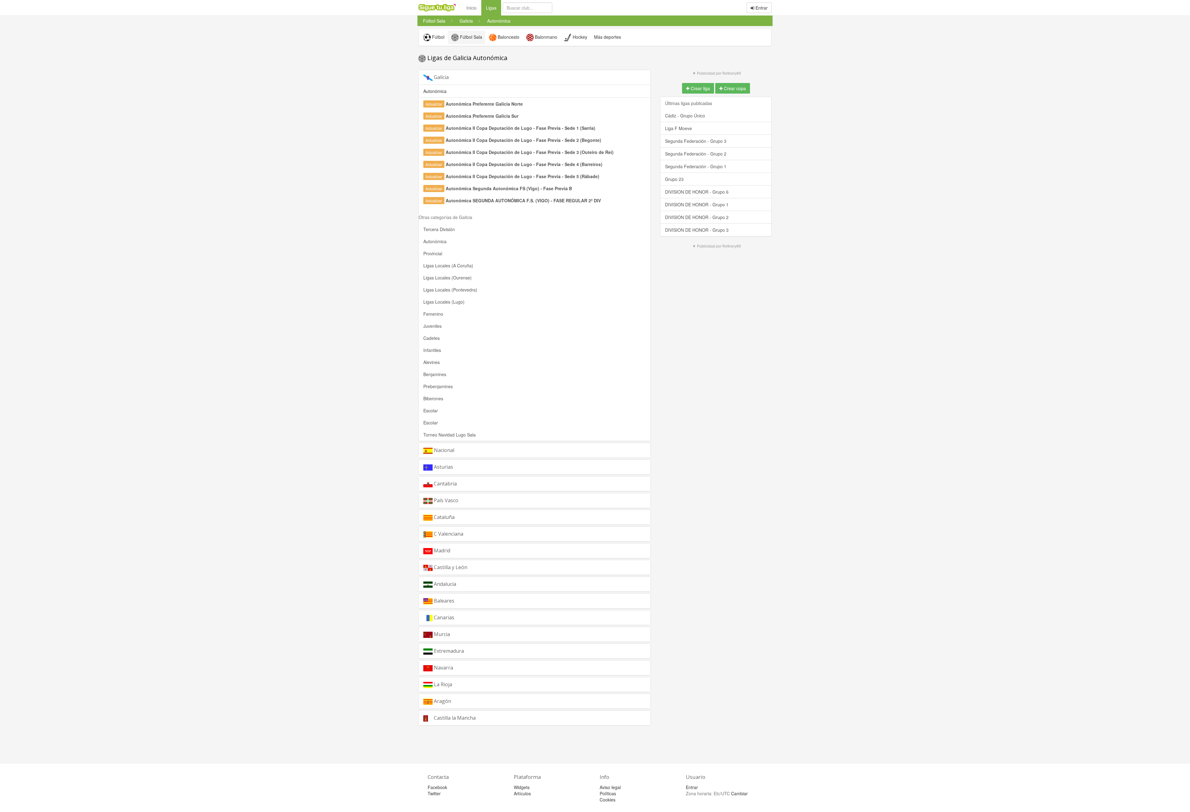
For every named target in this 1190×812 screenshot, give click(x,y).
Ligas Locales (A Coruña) (448, 265)
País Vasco (445, 500)
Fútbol (437, 37)
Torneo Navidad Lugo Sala (449, 435)
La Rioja (442, 684)
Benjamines (434, 374)
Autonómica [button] (435, 91)
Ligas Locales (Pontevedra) (450, 290)
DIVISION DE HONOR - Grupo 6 (697, 192)
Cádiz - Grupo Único (685, 115)
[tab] (534, 77)
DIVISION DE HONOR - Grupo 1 (697, 204)
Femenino (433, 314)
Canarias (443, 617)
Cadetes (431, 338)
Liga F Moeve (678, 128)
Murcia (441, 634)
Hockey (579, 37)
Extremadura (448, 650)
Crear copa (734, 88)
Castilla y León (450, 567)
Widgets (522, 787)
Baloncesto (507, 37)
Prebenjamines (438, 386)
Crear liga (700, 88)
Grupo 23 (674, 179)
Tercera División (439, 229)
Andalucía (444, 584)
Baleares (443, 600)
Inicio (471, 8)
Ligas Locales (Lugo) (444, 302)
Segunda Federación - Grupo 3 (695, 141)
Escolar (430, 410)
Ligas (493, 7)
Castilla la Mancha (454, 717)
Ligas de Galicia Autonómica (466, 58)
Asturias (443, 466)
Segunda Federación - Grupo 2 (695, 154)
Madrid (441, 550)
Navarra (443, 667)
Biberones (433, 398)
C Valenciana (448, 533)
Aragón (442, 701)
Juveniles (432, 326)
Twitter (434, 793)
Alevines (431, 362)
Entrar (761, 8)
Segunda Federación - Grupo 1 (695, 166)
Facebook (437, 787)
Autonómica (435, 241)
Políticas (608, 793)
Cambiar (739, 793)
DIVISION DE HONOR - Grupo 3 (697, 230)
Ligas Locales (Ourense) (447, 277)
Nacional (443, 450)
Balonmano (545, 37)
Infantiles (432, 350)
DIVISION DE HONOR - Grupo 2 (697, 217)
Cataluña (444, 517)
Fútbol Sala (470, 37)
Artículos (522, 793)
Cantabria (445, 483)
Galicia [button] (441, 77)
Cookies (607, 800)
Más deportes (607, 37)
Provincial (432, 253)
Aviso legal (610, 787)
